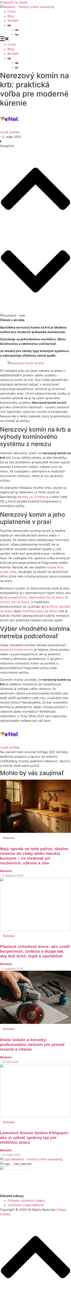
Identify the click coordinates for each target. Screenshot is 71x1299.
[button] (35, 39)
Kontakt (13, 20)
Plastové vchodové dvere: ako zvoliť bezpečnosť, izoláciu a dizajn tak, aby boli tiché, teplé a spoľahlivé (35, 951)
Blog (11, 16)
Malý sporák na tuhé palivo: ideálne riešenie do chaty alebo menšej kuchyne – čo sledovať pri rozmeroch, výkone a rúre (34, 856)
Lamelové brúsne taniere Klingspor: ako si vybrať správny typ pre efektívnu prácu (34, 1137)
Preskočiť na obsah (13, 2)
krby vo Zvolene (33, 497)
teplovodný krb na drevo (46, 597)
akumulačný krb (15, 597)
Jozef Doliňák (10, 132)
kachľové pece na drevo (40, 611)
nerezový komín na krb (16, 649)
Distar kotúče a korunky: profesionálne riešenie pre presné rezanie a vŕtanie (32, 1044)
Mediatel (6, 871)
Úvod (11, 11)
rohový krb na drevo (14, 602)
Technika (8, 837)
